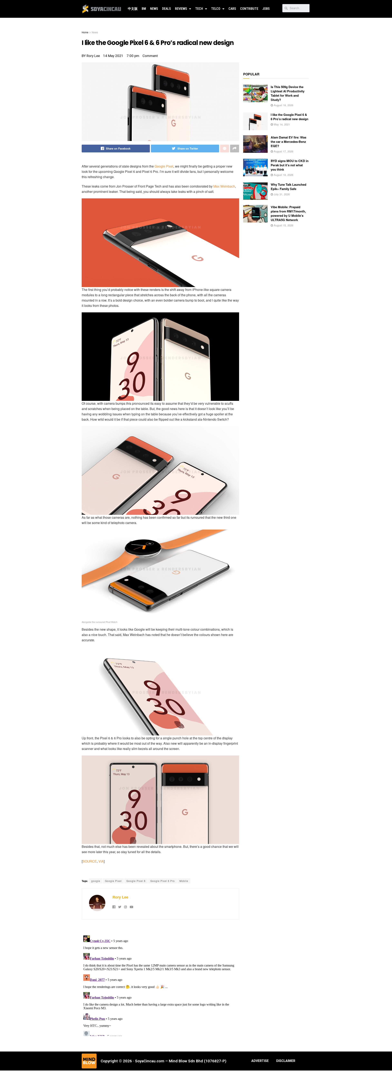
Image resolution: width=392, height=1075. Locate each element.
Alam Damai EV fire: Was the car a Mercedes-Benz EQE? (288, 141)
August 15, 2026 (283, 225)
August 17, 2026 (283, 151)
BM (144, 9)
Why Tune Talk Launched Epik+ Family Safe (288, 186)
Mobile (183, 881)
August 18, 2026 (283, 105)
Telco (215, 9)
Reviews (181, 9)
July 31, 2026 (281, 194)
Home (85, 32)
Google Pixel (164, 166)
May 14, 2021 (281, 124)
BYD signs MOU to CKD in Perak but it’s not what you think (289, 165)
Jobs (266, 9)
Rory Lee (120, 897)
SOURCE (89, 861)
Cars (232, 9)
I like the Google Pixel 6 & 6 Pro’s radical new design (289, 116)
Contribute (249, 9)
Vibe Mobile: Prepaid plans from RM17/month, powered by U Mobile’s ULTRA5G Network (288, 213)
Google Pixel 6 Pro (162, 881)
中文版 (133, 9)
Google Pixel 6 (136, 881)
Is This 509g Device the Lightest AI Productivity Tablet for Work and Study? (287, 93)
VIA (101, 861)
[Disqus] (160, 985)
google (95, 881)
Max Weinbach (224, 186)
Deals (166, 9)
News (154, 9)
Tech (199, 9)
